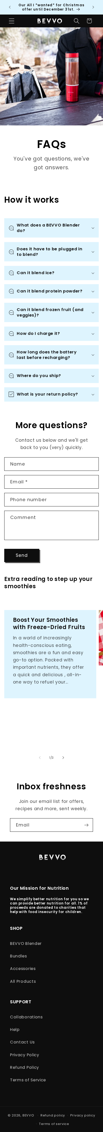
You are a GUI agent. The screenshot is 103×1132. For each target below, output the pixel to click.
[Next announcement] (93, 7)
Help (15, 1029)
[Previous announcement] (9, 7)
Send (22, 555)
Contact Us (22, 1042)
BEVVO (28, 1115)
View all (12, 596)
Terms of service (54, 1124)
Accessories (23, 968)
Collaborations (26, 1017)
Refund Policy (24, 1067)
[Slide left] (39, 757)
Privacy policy (82, 1115)
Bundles (18, 956)
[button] (11, 21)
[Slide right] (63, 757)
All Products (23, 981)
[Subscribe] (86, 825)
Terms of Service (28, 1080)
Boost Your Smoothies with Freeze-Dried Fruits (49, 624)
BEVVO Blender (26, 943)
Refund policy (52, 1115)
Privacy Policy (24, 1055)
